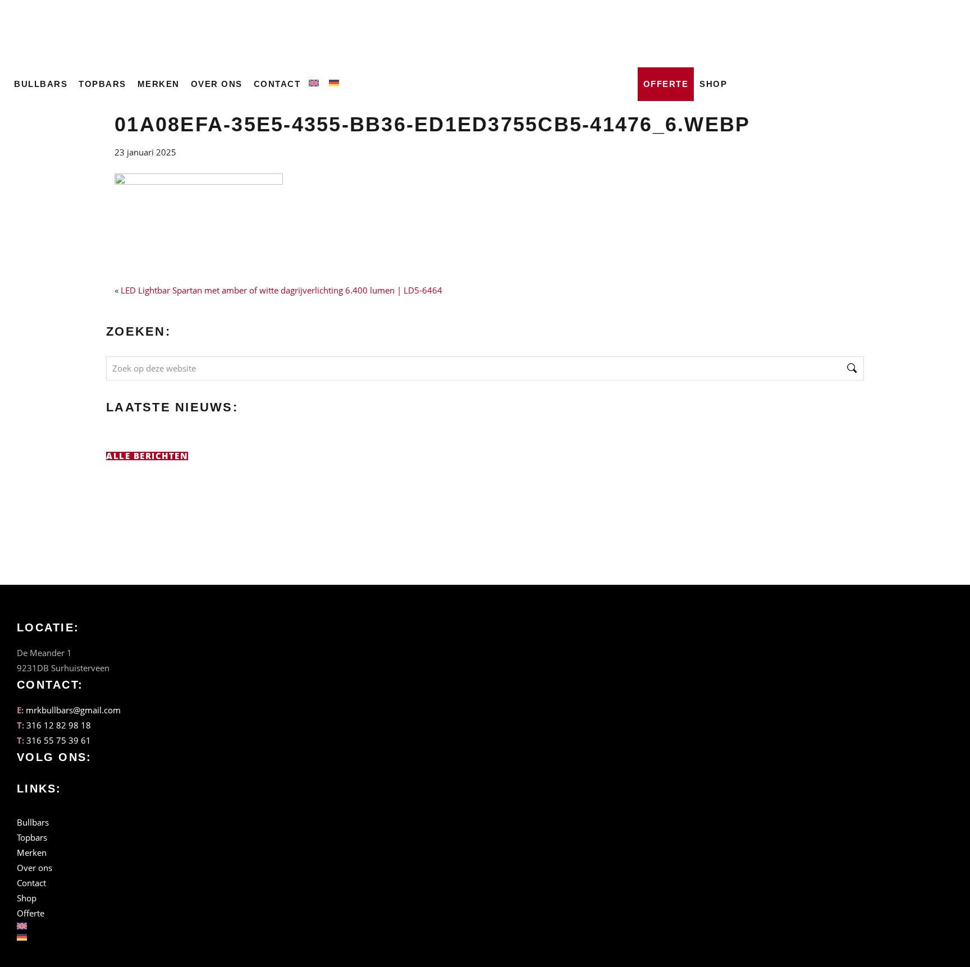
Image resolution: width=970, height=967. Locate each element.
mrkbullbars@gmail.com (73, 710)
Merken (159, 84)
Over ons (216, 84)
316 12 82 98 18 (58, 725)
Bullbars (40, 84)
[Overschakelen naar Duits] (336, 81)
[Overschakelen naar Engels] (316, 81)
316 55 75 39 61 (58, 740)
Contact (277, 84)
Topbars (102, 84)
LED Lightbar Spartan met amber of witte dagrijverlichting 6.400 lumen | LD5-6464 (281, 290)
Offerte (666, 84)
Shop (713, 84)
